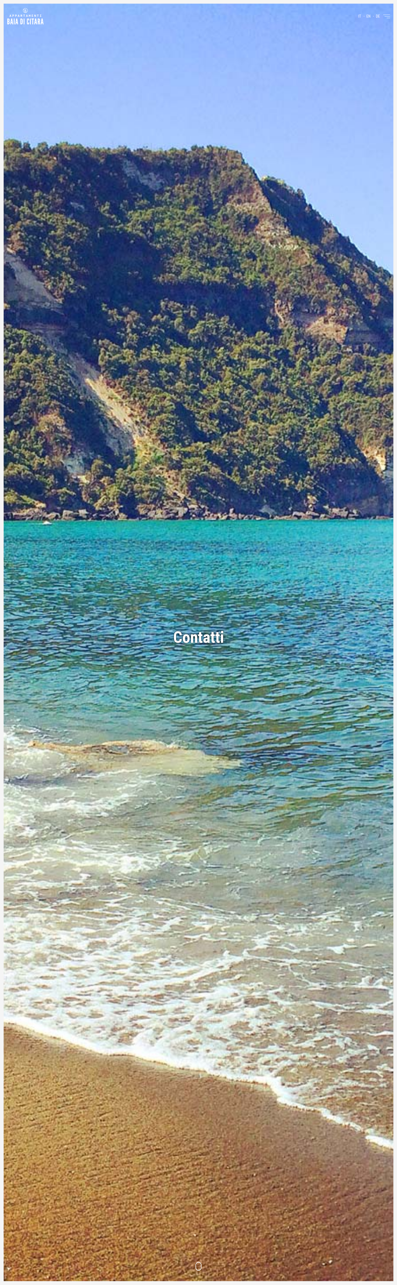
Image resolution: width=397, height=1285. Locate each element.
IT (359, 16)
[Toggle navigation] (386, 16)
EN (368, 16)
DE (378, 16)
